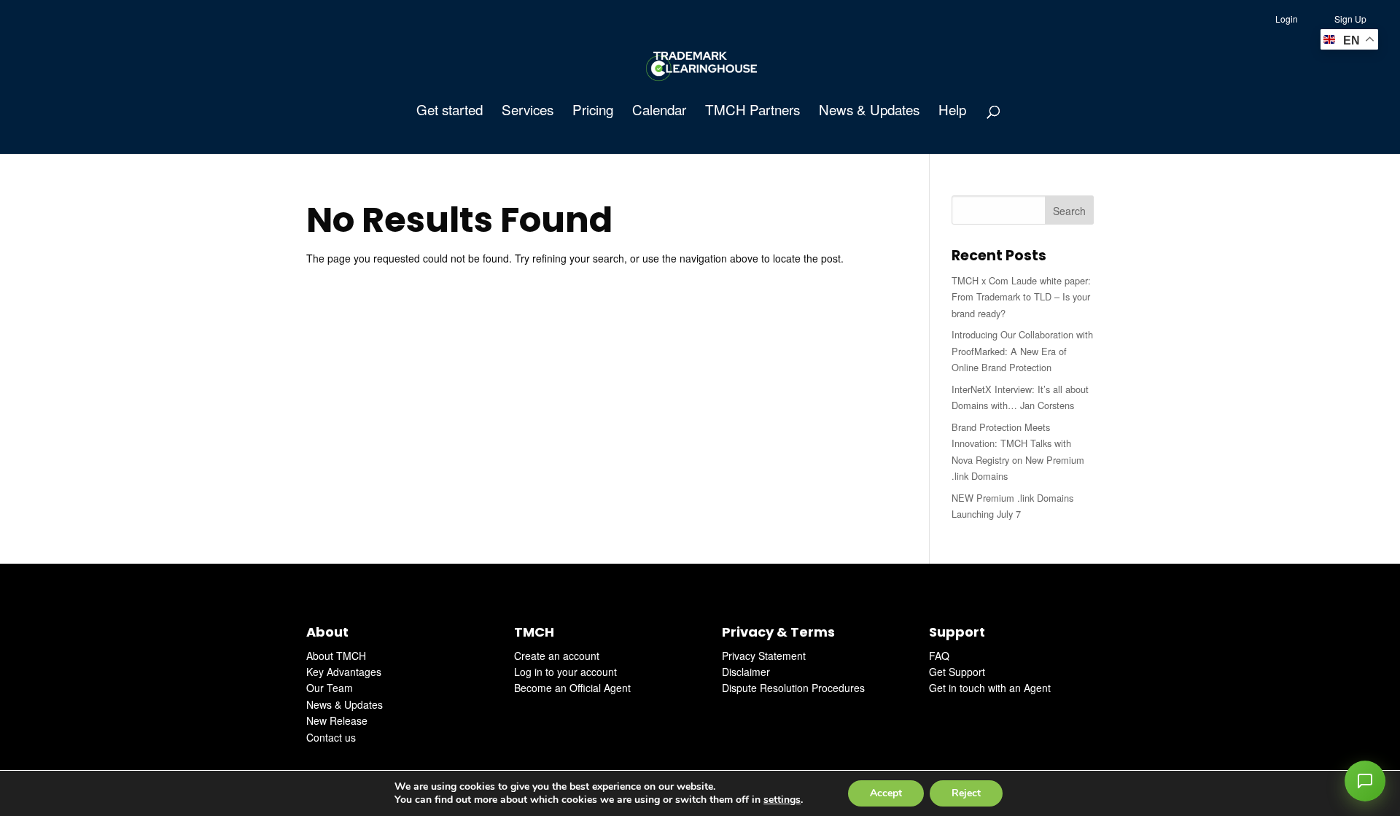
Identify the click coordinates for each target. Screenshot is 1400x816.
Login (1286, 18)
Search (1069, 210)
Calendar (659, 111)
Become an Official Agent (572, 687)
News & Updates (869, 111)
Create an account (556, 655)
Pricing (592, 111)
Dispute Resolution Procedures (793, 687)
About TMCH (336, 655)
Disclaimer (746, 671)
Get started (449, 111)
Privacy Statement (764, 655)
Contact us (331, 737)
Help (952, 111)
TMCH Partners (752, 111)
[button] (1365, 781)
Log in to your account (565, 671)
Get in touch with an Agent (990, 687)
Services (527, 111)
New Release (337, 720)
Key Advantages (343, 671)
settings (782, 800)
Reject (966, 793)
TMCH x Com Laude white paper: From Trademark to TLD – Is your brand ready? (1021, 296)
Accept (886, 793)
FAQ (939, 655)
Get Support (957, 671)
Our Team (329, 687)
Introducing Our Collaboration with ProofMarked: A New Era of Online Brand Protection (1022, 350)
